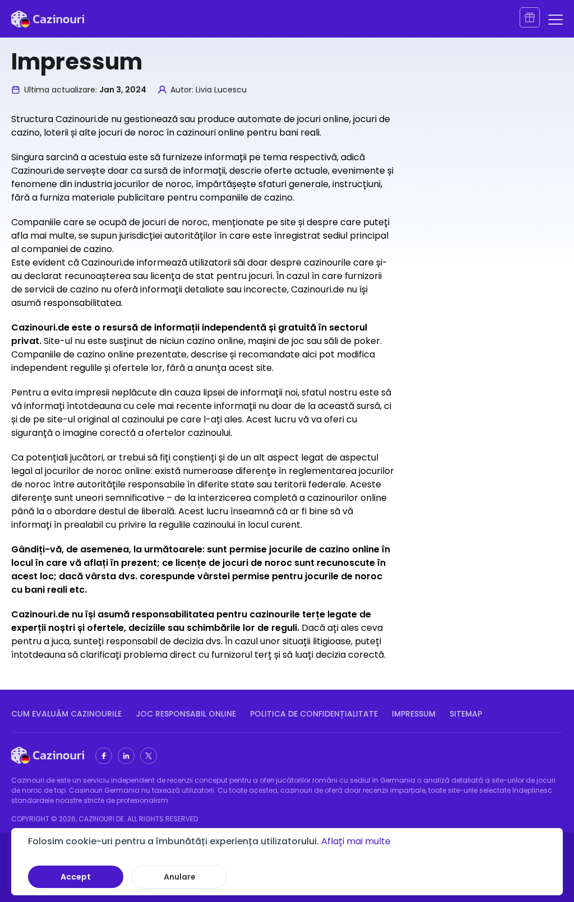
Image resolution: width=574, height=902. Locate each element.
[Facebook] (103, 755)
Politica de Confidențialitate (314, 713)
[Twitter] (148, 755)
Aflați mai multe (356, 841)
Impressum (414, 713)
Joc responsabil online (186, 713)
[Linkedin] (126, 755)
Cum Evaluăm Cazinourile (66, 713)
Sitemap (466, 713)
